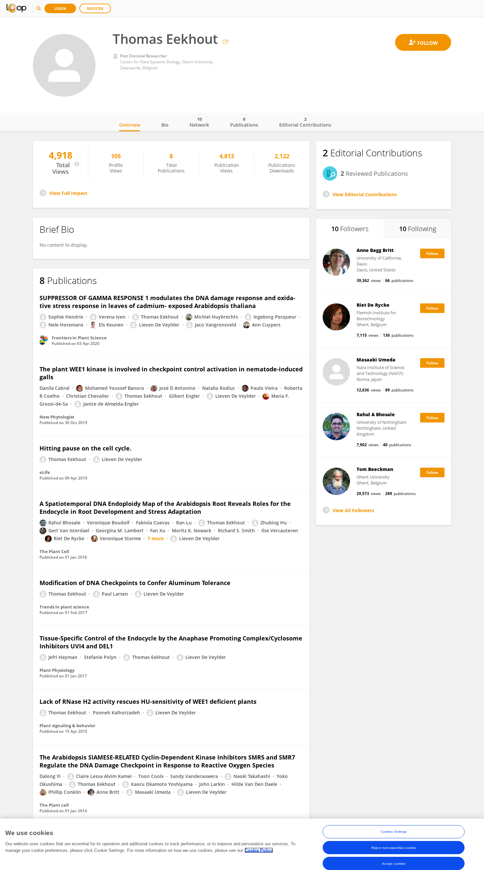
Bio (165, 125)
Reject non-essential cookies (393, 847)
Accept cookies (393, 863)
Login (60, 8)
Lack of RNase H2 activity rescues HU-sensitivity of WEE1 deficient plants (148, 701)
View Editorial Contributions (365, 194)
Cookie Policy (259, 850)
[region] (242, 844)
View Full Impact (68, 193)
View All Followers (353, 510)
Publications (244, 122)
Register (95, 8)
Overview (129, 125)
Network (199, 122)
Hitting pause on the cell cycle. (85, 448)
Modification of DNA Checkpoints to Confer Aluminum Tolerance (135, 583)
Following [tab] (417, 228)
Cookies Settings (394, 831)
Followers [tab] (349, 228)
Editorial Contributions (305, 122)
